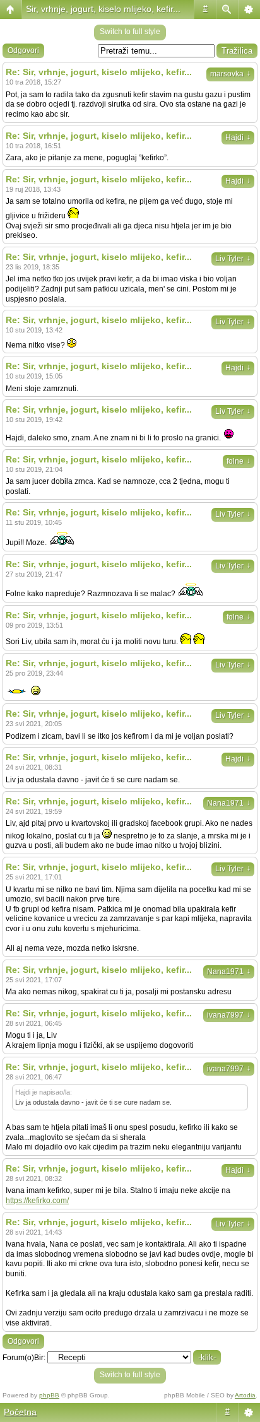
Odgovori (23, 50)
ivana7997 (229, 1015)
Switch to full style (130, 31)
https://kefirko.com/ (37, 1200)
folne (239, 461)
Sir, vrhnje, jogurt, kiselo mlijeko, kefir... (103, 9)
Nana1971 (229, 803)
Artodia (245, 1395)
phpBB (49, 1395)
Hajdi (238, 137)
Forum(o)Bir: (24, 1357)
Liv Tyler (233, 258)
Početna (20, 1412)
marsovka (230, 73)
